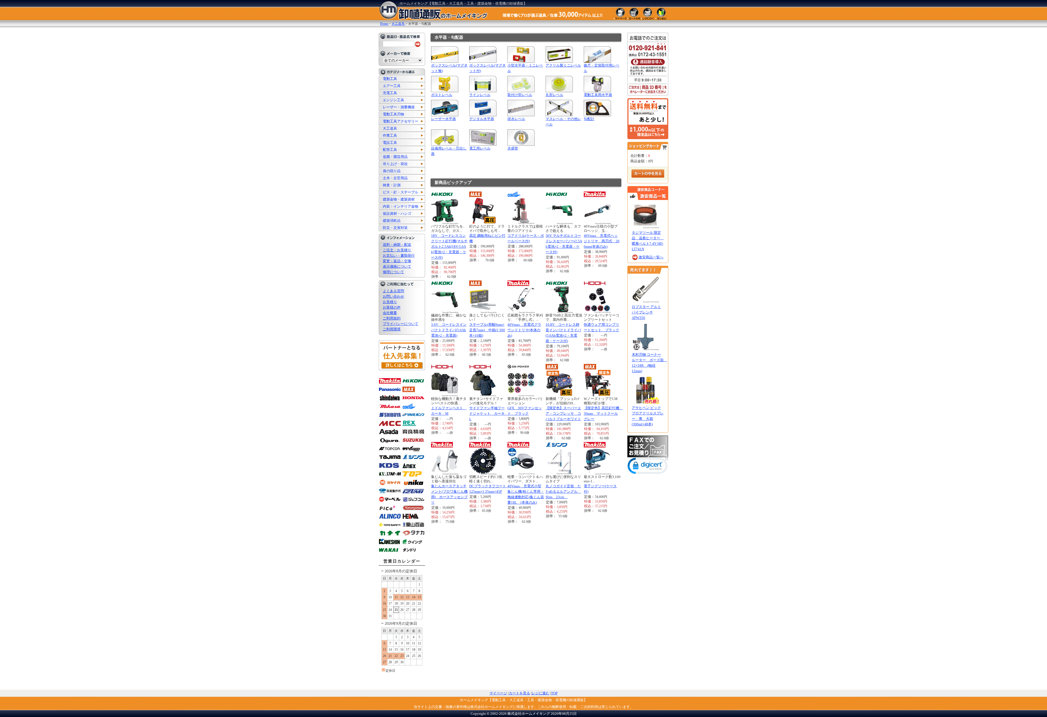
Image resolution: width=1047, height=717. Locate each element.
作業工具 (390, 135)
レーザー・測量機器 (399, 107)
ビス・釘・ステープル (400, 192)
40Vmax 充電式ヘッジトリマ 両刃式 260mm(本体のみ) (601, 241)
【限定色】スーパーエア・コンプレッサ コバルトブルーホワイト (563, 413)
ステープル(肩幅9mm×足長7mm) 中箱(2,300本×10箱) (487, 329)
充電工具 (390, 93)
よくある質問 (393, 291)
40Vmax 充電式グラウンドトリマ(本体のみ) (524, 329)
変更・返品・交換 (397, 261)
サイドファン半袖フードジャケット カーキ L (488, 413)
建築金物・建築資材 (399, 199)
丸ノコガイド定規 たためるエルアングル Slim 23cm (563, 491)
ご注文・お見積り (397, 250)
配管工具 (390, 150)
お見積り (390, 302)
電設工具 (390, 143)
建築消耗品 (392, 221)
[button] (647, 467)
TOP (554, 693)
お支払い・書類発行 (399, 255)
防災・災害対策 (395, 228)
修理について (393, 272)
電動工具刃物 (393, 114)
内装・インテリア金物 (400, 206)
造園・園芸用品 (395, 157)
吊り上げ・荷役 (395, 164)
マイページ (498, 693)
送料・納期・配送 (397, 245)
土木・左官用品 (395, 178)
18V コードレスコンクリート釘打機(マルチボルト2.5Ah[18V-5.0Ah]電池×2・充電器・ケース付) (449, 246)
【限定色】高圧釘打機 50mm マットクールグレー (603, 413)
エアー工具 (392, 86)
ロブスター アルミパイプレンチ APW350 (646, 312)
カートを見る (519, 693)
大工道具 (390, 128)
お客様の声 (392, 307)
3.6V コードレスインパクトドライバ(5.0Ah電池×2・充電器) (449, 329)
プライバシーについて (400, 324)
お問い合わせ (393, 296)
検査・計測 (392, 185)
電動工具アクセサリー (400, 121)
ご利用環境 (392, 329)
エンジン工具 (393, 100)
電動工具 (390, 79)
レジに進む (540, 693)
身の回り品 (392, 171)
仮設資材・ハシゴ (397, 213)
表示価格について (397, 266)
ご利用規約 (392, 318)
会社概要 (390, 313)
